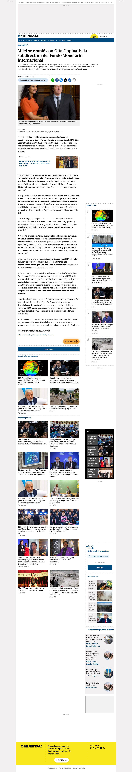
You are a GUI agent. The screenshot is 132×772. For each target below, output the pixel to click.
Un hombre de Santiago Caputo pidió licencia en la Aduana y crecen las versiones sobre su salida (32, 408)
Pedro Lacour (22, 413)
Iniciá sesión (103, 36)
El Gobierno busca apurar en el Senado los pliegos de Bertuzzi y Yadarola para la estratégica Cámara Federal (64, 473)
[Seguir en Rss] (104, 748)
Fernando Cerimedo (41, 2)
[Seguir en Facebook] (93, 748)
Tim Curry (110, 2)
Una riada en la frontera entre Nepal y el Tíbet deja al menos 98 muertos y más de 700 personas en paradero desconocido (64, 591)
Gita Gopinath (37, 335)
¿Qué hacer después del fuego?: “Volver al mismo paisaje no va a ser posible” (92, 607)
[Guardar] (74, 80)
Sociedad (36, 40)
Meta (106, 2)
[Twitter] (65, 80)
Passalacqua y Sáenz (76, 2)
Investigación (52, 40)
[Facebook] (57, 80)
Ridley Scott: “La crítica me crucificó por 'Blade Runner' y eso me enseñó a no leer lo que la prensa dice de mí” (33, 530)
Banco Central (33, 2)
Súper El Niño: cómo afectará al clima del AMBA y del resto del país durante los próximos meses (92, 596)
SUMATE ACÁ (61, 760)
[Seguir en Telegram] (95, 748)
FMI (44, 335)
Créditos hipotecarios (66, 2)
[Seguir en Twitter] (91, 748)
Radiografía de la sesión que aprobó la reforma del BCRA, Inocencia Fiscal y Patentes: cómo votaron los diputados (64, 442)
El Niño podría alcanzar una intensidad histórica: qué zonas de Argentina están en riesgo (31, 380)
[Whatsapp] (52, 80)
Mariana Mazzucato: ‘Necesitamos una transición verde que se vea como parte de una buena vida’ (92, 585)
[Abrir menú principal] (113, 36)
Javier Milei (27, 335)
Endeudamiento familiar (55, 2)
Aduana (47, 2)
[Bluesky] (61, 80)
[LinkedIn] (69, 80)
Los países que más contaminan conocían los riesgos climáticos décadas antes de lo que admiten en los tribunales (92, 618)
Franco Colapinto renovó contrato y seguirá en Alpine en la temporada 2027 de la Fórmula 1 (64, 529)
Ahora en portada (24, 418)
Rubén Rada (101, 2)
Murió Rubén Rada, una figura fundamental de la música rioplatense (62, 559)
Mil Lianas (62, 40)
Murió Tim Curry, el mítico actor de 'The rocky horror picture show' (32, 589)
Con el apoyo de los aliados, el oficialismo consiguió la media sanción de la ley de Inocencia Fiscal (64, 380)
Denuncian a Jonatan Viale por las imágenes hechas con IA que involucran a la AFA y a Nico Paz (102, 327)
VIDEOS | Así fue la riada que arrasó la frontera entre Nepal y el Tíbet (64, 407)
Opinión (43, 40)
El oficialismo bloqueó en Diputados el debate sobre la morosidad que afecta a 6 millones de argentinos (32, 472)
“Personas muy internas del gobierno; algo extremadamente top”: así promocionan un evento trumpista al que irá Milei (31, 560)
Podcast (69, 40)
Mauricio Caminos (23, 566)
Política (21, 40)
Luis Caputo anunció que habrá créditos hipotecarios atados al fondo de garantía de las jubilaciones (102, 280)
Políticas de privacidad (65, 768)
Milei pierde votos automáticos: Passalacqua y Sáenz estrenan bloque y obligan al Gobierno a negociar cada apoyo (92, 473)
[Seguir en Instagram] (98, 748)
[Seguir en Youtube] (101, 748)
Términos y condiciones (79, 768)
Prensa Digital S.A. (52, 768)
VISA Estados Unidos (85, 2)
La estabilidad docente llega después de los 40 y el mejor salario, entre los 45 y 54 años (64, 500)
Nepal (96, 2)
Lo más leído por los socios (28, 356)
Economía (29, 40)
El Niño (92, 2)
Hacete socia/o (94, 37)
